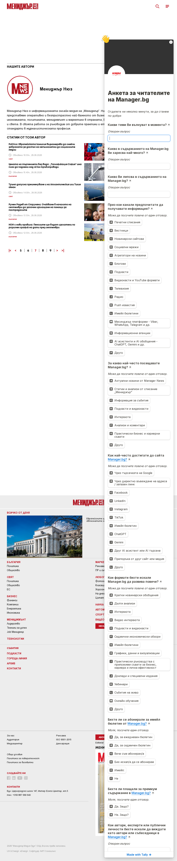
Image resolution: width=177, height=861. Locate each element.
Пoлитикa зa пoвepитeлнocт (23, 758)
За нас (10, 735)
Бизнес (12, 596)
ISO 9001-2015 (63, 739)
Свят (10, 577)
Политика (13, 566)
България (13, 562)
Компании (12, 604)
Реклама (100, 566)
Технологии (15, 638)
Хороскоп (101, 589)
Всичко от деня (18, 512)
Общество (13, 570)
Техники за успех (17, 628)
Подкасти (14, 653)
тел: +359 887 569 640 (19, 795)
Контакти (14, 668)
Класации (100, 585)
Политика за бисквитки (20, 762)
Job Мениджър (15, 632)
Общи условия (14, 754)
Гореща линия (17, 658)
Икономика (13, 613)
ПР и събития (103, 570)
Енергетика (14, 608)
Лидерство (13, 623)
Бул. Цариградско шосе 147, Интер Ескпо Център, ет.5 (37, 791)
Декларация (62, 743)
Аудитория (13, 739)
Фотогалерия (103, 581)
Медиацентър (14, 743)
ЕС (8, 589)
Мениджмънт (16, 619)
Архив (11, 663)
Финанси (12, 600)
